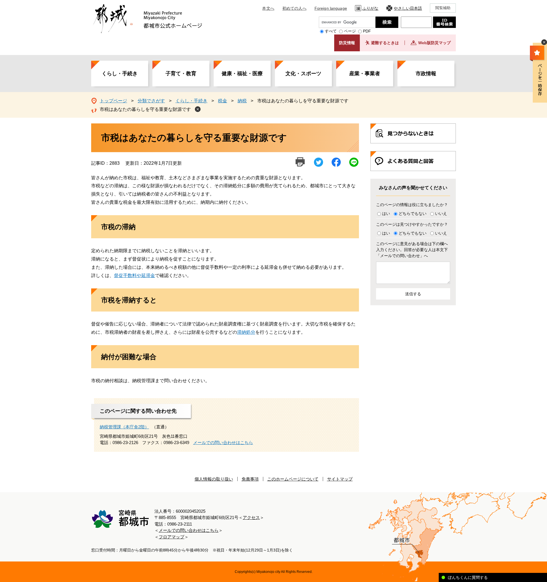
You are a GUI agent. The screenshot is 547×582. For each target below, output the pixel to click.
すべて (331, 31)
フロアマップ (171, 536)
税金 (222, 100)
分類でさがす (151, 100)
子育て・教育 (181, 73)
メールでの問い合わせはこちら (223, 442)
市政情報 (426, 73)
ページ (350, 31)
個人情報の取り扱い (214, 479)
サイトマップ (340, 479)
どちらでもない (412, 213)
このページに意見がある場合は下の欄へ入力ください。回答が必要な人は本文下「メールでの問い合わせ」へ (412, 249)
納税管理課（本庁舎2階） (124, 426)
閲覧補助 (442, 8)
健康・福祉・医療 (242, 73)
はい (386, 213)
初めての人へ (294, 8)
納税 (242, 100)
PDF (367, 31)
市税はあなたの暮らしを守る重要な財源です (145, 109)
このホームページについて (293, 479)
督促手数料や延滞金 (134, 275)
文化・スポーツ (303, 73)
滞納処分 (246, 332)
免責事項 (250, 479)
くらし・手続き (120, 73)
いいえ (441, 213)
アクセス (251, 517)
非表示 (544, 42)
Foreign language (331, 8)
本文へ (268, 8)
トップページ (113, 100)
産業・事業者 (364, 73)
